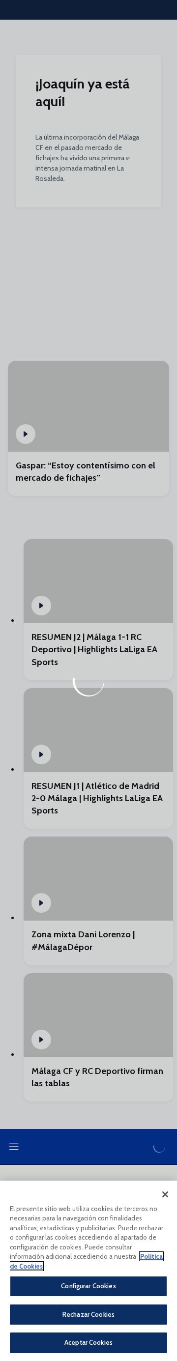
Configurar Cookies (88, 1286)
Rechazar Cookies (88, 1314)
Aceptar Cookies (88, 1342)
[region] (88, 1271)
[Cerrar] (165, 1194)
